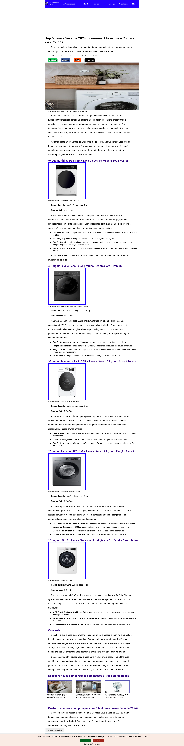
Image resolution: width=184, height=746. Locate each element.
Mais (134, 4)
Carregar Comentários (54, 730)
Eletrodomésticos (71, 4)
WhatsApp (53, 60)
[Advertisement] (92, 22)
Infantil (86, 4)
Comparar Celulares (54, 4)
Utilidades (123, 4)
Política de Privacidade (92, 744)
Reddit (77, 60)
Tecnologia (110, 4)
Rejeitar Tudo (98, 741)
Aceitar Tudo (85, 741)
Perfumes (97, 4)
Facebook (65, 60)
